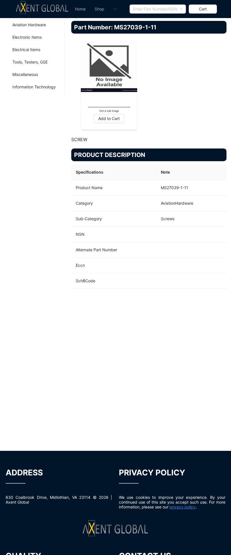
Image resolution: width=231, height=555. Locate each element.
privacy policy (183, 506)
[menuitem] (80, 9)
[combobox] (158, 9)
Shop (99, 8)
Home (80, 8)
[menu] (100, 9)
